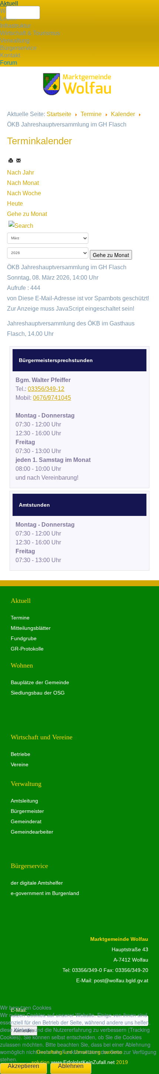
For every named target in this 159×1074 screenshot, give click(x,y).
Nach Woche (24, 193)
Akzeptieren (23, 1066)
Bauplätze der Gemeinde (40, 682)
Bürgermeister (27, 811)
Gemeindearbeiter (32, 832)
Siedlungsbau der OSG (38, 693)
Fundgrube (24, 638)
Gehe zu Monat (27, 214)
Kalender (123, 114)
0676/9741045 (52, 398)
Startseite (59, 114)
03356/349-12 (46, 389)
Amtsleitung (24, 801)
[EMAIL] (18, 161)
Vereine (19, 764)
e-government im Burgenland (45, 893)
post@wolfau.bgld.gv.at (121, 980)
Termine (91, 114)
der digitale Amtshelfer (37, 883)
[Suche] (21, 225)
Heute (15, 203)
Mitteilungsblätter (31, 628)
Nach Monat (23, 183)
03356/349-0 (87, 970)
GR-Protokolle (27, 649)
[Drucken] (11, 161)
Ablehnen (71, 1066)
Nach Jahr (20, 172)
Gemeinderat (26, 821)
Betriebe (20, 754)
